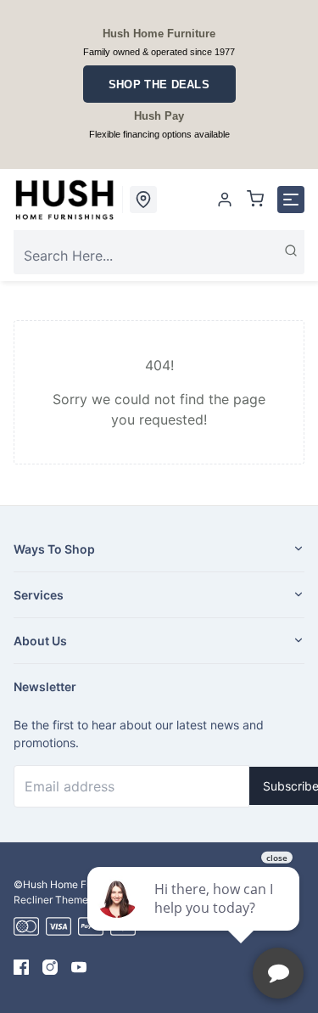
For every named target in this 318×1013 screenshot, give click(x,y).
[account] (224, 199)
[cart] (255, 199)
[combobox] (159, 255)
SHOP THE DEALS (159, 84)
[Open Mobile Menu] (290, 199)
